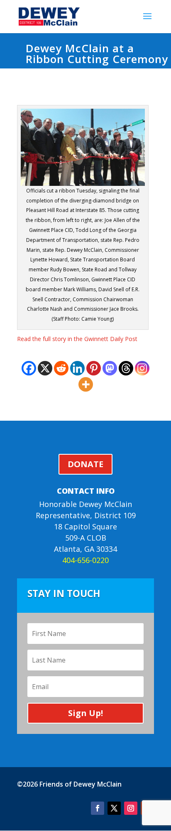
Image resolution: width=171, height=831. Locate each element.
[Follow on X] (114, 808)
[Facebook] (29, 368)
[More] (85, 384)
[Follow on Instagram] (130, 808)
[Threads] (126, 368)
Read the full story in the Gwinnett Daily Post (77, 339)
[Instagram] (142, 368)
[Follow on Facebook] (97, 808)
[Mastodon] (110, 368)
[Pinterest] (93, 368)
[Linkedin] (77, 368)
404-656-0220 (85, 560)
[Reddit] (61, 368)
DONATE (85, 464)
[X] (45, 368)
